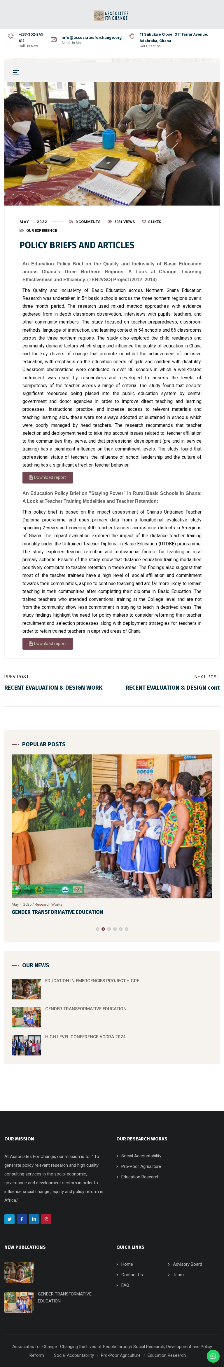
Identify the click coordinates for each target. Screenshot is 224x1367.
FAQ (125, 1285)
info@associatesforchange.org (92, 37)
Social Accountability (141, 1156)
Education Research (140, 1177)
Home (127, 1264)
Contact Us (132, 1274)
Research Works (48, 904)
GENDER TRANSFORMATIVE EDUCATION (57, 912)
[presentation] (14, 929)
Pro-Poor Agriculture (141, 1166)
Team (178, 1274)
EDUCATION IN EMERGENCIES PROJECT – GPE (92, 980)
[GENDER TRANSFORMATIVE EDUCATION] (112, 826)
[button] (47, 478)
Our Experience (41, 230)
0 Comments (88, 222)
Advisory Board (187, 1264)
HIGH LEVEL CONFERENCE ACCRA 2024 (85, 1036)
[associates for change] (112, 16)
